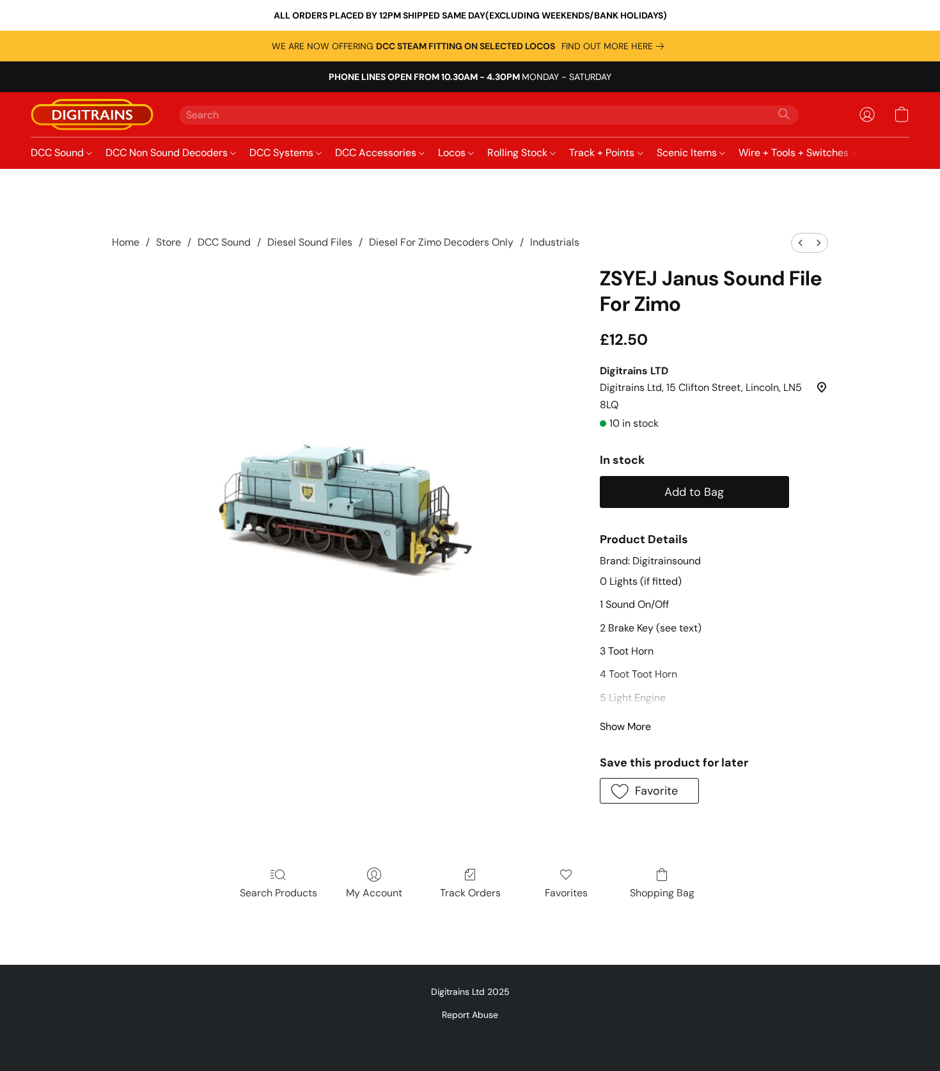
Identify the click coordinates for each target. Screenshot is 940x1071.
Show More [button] (625, 726)
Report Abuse (470, 1014)
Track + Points (603, 152)
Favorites (566, 893)
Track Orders (470, 893)
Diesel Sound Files (309, 242)
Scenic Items (688, 152)
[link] (615, 46)
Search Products (278, 893)
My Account (374, 893)
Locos (453, 152)
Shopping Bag (662, 893)
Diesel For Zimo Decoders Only (441, 242)
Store (168, 242)
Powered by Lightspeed (470, 1036)
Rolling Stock (518, 152)
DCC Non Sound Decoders (168, 152)
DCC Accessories (377, 152)
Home (125, 242)
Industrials (554, 242)
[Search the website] (784, 114)
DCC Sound (58, 152)
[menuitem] (801, 243)
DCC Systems (282, 152)
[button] (92, 115)
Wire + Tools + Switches (795, 152)
